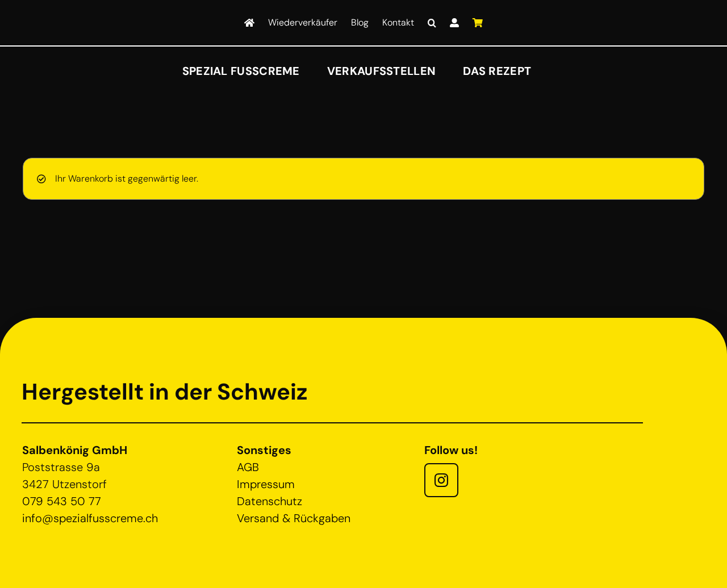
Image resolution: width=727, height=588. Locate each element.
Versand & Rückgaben (293, 518)
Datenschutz (269, 501)
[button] (432, 23)
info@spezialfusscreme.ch (90, 518)
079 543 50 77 (61, 501)
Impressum (266, 484)
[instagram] (441, 480)
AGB (248, 467)
